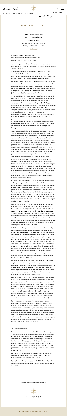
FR (35, 25)
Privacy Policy (43, 411)
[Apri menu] (62, 8)
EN (29, 25)
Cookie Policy (34, 411)
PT (45, 25)
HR (39, 25)
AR (22, 25)
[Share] (56, 17)
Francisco (7, 13)
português (57, 13)
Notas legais (25, 411)
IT (42, 25)
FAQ (19, 411)
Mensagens (17, 13)
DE (25, 25)
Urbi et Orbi (28, 13)
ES (32, 25)
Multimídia (33, 49)
